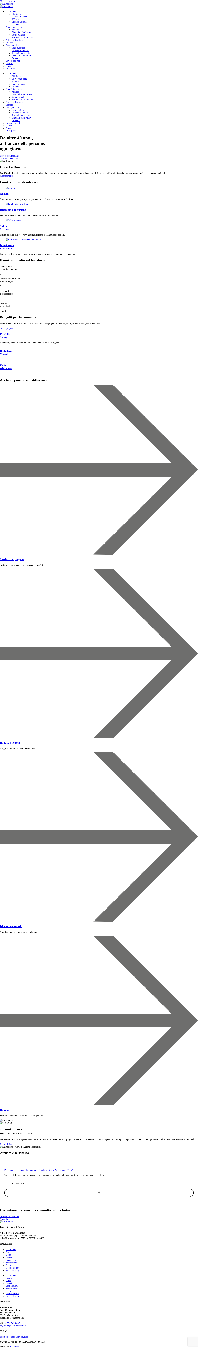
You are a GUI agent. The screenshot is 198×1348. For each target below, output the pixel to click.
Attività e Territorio (14, 40)
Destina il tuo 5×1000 (21, 55)
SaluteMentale (5, 227)
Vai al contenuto (7, 1)
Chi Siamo (11, 11)
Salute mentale (18, 35)
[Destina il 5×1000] (99, 737)
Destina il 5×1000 (10, 742)
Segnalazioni (12, 1260)
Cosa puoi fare (12, 45)
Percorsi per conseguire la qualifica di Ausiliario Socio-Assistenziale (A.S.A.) (39, 1170)
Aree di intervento (14, 27)
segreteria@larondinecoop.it (13, 1325)
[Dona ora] (99, 1104)
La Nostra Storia (19, 16)
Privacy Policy (12, 1270)
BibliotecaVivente (6, 352)
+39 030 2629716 (12, 1323)
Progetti (9, 42)
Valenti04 (14, 1346)
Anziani (15, 29)
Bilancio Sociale (19, 22)
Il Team (15, 19)
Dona (8, 66)
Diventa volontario (11, 926)
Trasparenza (17, 24)
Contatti (9, 63)
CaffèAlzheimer (6, 367)
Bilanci (9, 1265)
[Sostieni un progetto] (99, 553)
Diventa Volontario (20, 50)
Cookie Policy (12, 1268)
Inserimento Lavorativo (22, 37)
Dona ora (16, 58)
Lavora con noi (13, 61)
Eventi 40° (11, 68)
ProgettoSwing (5, 335)
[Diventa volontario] (99, 921)
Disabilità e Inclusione (22, 32)
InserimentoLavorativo (7, 247)
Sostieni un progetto (21, 53)
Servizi (9, 1252)
